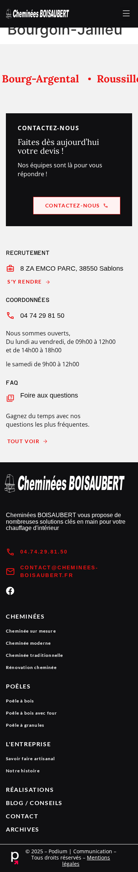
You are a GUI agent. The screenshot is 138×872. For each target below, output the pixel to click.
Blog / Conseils (34, 802)
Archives (22, 829)
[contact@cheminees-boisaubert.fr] (10, 571)
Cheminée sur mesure (31, 631)
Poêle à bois (20, 701)
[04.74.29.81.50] (10, 552)
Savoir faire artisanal (30, 758)
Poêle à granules (25, 725)
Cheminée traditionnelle (34, 655)
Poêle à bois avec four (31, 713)
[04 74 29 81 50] (10, 315)
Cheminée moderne (28, 643)
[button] (126, 14)
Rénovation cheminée (31, 667)
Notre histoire (23, 770)
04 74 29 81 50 (42, 315)
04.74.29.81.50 (44, 552)
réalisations (30, 789)
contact (22, 815)
